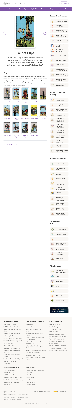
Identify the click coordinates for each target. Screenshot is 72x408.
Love (19, 394)
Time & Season (30, 367)
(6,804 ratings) (64, 391)
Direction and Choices (55, 321)
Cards (66, 9)
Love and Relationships (11, 321)
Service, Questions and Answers (12, 399)
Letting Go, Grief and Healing (35, 321)
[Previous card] (5, 33)
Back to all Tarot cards (10, 144)
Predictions (59, 9)
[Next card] (45, 33)
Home (5, 394)
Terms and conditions (9, 397)
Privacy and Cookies (22, 397)
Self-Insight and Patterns (11, 367)
